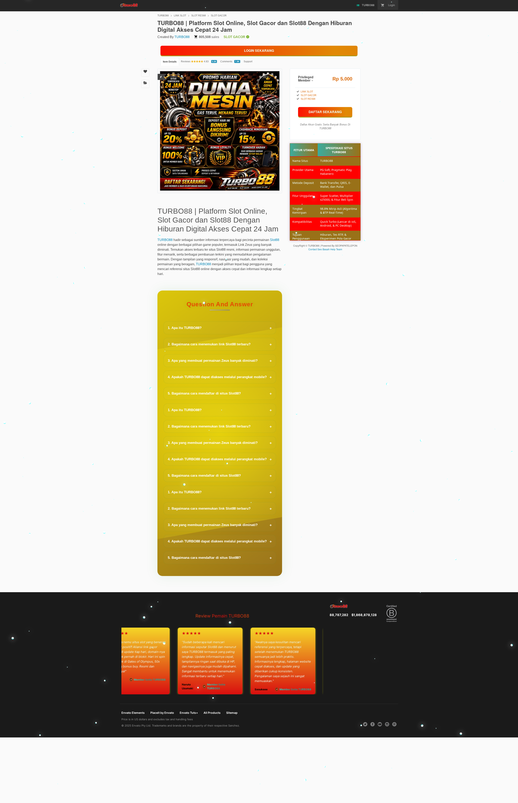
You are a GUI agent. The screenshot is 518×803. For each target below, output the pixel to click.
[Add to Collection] (145, 84)
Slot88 (274, 240)
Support (248, 61)
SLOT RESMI (198, 15)
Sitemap (232, 712)
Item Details (170, 61)
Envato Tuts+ (189, 712)
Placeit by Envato (162, 712)
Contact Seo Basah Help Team (325, 249)
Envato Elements (133, 712)
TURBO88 (163, 15)
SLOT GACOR (219, 15)
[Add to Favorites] (145, 73)
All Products (212, 712)
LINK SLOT (180, 15)
